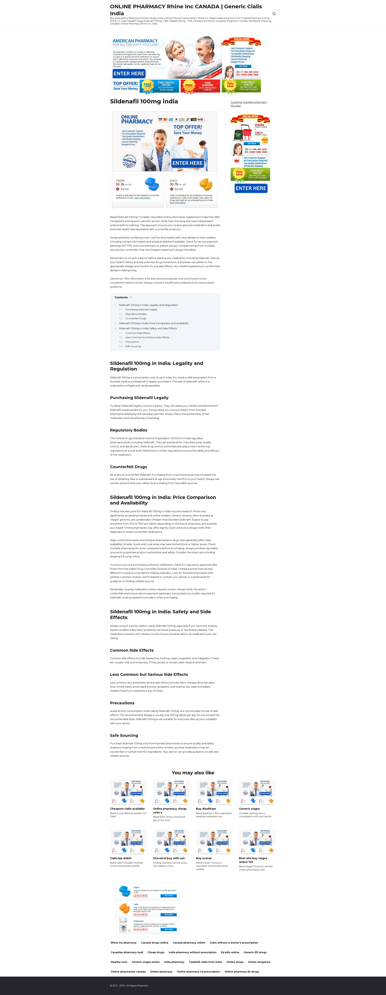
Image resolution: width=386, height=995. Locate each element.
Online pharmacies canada (128, 971)
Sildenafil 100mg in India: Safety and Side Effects (148, 328)
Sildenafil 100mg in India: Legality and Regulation (148, 305)
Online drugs (235, 962)
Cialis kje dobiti (120, 858)
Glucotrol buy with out (169, 858)
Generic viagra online (146, 962)
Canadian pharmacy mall (127, 952)
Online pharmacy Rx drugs (242, 971)
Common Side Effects (137, 333)
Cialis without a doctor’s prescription (234, 942)
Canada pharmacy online (189, 942)
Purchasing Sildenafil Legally (141, 309)
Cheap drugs (156, 952)
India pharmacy (174, 962)
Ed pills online (230, 952)
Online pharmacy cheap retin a (170, 810)
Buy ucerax (204, 858)
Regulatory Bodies (135, 314)
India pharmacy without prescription (193, 952)
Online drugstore (259, 962)
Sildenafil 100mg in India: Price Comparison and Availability (154, 323)
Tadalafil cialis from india (205, 962)
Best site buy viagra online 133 (253, 860)
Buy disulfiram (206, 808)
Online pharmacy (161, 971)
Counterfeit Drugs (135, 318)
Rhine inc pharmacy (124, 942)
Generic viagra (249, 808)
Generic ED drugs (255, 952)
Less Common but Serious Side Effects (147, 337)
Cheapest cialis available (127, 808)
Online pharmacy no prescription (198, 971)
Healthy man (119, 962)
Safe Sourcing (133, 346)
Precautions (132, 341)
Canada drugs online (154, 942)
